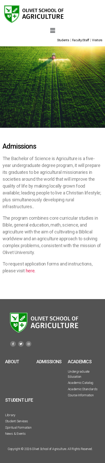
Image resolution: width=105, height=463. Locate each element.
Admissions (49, 361)
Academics (79, 361)
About (12, 361)
